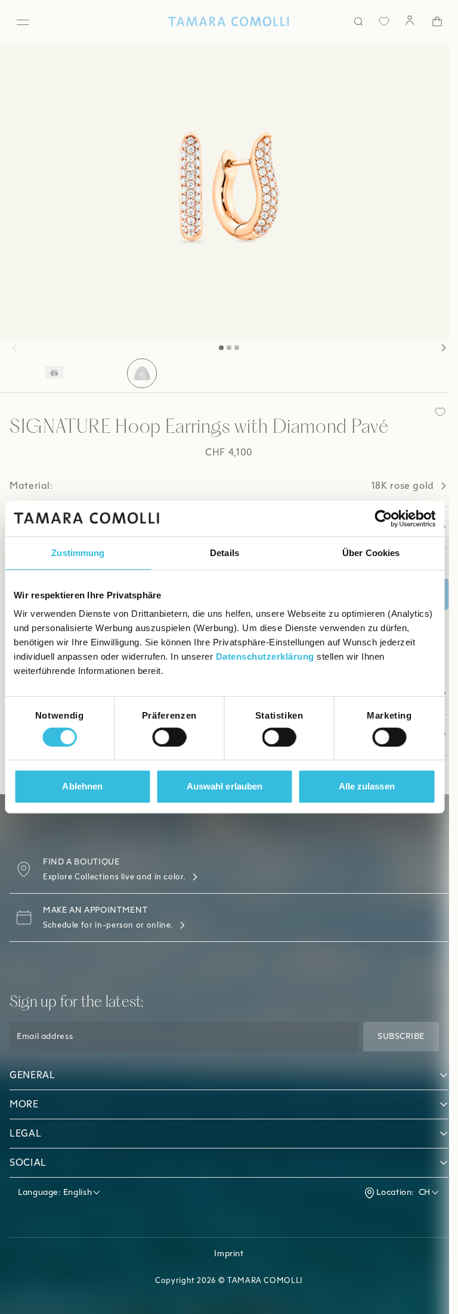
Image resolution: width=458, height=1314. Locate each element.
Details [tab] (224, 553)
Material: (217, 485)
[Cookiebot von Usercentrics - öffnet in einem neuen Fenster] (383, 519)
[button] (14, 348)
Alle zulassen (367, 786)
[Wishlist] (375, 21)
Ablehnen (82, 786)
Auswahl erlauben (225, 786)
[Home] (224, 21)
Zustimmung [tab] (77, 553)
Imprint (224, 1254)
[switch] (169, 737)
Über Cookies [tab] (371, 553)
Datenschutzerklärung (265, 656)
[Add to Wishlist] (431, 412)
